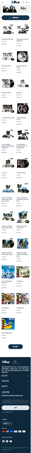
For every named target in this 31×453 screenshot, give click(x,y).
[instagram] (7, 433)
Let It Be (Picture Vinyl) (20, 115)
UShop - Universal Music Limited (15, 439)
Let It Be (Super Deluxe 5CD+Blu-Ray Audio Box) (8, 142)
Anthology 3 (19, 300)
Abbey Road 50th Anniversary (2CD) (7, 221)
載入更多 (14, 339)
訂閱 (15, 400)
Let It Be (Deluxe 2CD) (6, 115)
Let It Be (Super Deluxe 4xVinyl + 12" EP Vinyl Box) (21, 142)
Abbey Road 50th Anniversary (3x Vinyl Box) (22, 194)
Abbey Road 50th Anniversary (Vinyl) (7, 247)
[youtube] (11, 433)
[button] (2, 2)
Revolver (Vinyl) (6, 90)
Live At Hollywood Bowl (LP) (7, 275)
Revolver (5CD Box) (7, 38)
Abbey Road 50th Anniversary (21, 221)
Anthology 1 (19, 274)
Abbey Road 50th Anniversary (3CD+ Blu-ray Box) (7, 194)
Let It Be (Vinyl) (20, 168)
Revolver (18, 90)
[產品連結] (8, 29)
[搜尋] (22, 2)
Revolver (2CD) (6, 64)
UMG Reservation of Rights (8, 441)
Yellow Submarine (7, 325)
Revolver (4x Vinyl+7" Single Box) (22, 39)
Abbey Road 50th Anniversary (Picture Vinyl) (22, 248)
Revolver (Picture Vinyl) (21, 65)
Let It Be (4, 168)
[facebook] (3, 433)
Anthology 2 (5, 300)
